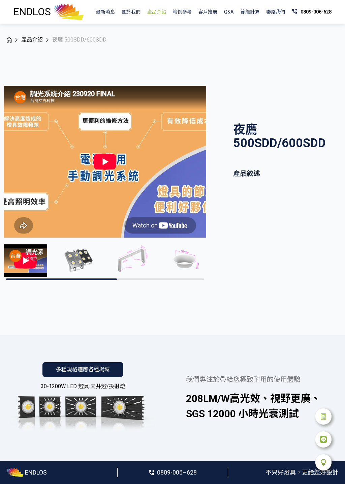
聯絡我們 (275, 12)
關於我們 (131, 12)
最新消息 (105, 12)
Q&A (229, 12)
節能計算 (250, 12)
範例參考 (182, 12)
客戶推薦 (207, 12)
